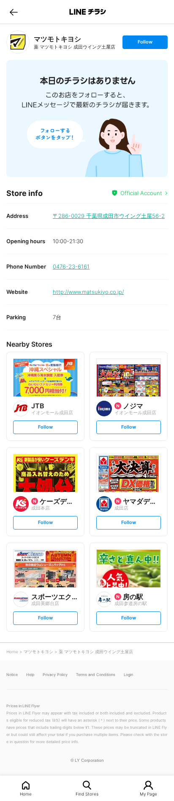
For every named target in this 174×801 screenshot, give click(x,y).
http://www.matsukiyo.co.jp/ (88, 291)
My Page (148, 793)
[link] (18, 42)
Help (30, 674)
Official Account (141, 193)
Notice (12, 674)
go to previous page (13, 12)
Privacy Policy (55, 674)
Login (128, 674)
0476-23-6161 (71, 266)
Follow (144, 43)
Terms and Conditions (95, 674)
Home (26, 793)
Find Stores (87, 793)
